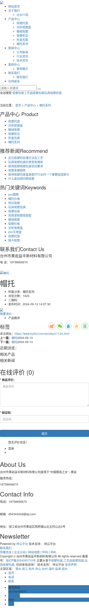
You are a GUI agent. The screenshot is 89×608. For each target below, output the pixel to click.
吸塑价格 (14, 223)
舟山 (38, 568)
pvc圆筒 (13, 194)
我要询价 (6, 313)
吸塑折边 (22, 35)
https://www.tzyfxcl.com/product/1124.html (41, 333)
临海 (58, 568)
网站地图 (34, 552)
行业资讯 (22, 56)
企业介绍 (22, 14)
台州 (45, 568)
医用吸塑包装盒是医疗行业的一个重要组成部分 (38, 174)
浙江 (25, 568)
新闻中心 (14, 48)
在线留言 (14, 81)
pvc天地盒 (15, 232)
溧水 (18, 568)
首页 (18, 105)
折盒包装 (22, 39)
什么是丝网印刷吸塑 (21, 178)
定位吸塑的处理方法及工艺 (25, 158)
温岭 (51, 568)
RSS (45, 552)
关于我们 (14, 10)
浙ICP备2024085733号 (21, 560)
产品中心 (14, 19)
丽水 (64, 568)
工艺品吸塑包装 (34, 93)
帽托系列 (22, 44)
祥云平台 (22, 544)
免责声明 (71, 564)
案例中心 (14, 64)
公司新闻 (22, 52)
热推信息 (6, 552)
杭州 (31, 568)
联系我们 (14, 73)
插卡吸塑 (14, 240)
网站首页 (14, 6)
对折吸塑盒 (24, 27)
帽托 (14, 338)
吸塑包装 (18, 93)
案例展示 (22, 68)
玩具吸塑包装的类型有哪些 (25, 162)
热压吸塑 (14, 203)
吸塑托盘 (22, 23)
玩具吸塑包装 (53, 93)
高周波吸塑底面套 (19, 215)
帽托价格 (14, 198)
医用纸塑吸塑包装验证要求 (25, 166)
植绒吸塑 (22, 31)
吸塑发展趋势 (17, 170)
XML (54, 552)
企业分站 (20, 552)
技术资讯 (22, 60)
